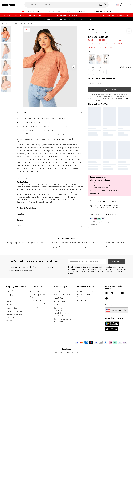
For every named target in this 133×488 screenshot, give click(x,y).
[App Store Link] (112, 326)
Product (57, 305)
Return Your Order (38, 291)
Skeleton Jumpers (67, 247)
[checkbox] (89, 97)
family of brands (88, 269)
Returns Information (39, 304)
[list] (50, 66)
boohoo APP (11, 321)
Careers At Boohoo (85, 291)
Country (108, 305)
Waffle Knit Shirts (77, 243)
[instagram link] (106, 293)
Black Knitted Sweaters (96, 243)
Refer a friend (83, 301)
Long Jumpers (13, 243)
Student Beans (12, 308)
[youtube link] (122, 293)
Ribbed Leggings (32, 247)
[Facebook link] (117, 293)
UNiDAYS (10, 305)
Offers (9, 24)
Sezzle (8, 301)
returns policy (117, 207)
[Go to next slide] (73, 67)
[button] (117, 5)
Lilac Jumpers (83, 247)
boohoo (91, 29)
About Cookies (60, 298)
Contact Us (34, 307)
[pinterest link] (112, 293)
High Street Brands (26, 24)
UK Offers (16, 24)
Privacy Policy (123, 98)
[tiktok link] (106, 298)
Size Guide (10, 291)
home (3, 24)
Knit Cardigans (28, 243)
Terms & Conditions (62, 295)
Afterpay (9, 295)
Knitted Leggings (50, 247)
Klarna (9, 298)
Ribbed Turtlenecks (99, 247)
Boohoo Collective (14, 311)
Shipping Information (39, 301)
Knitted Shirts (43, 243)
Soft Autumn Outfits (117, 243)
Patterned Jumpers (59, 243)
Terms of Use (59, 301)
